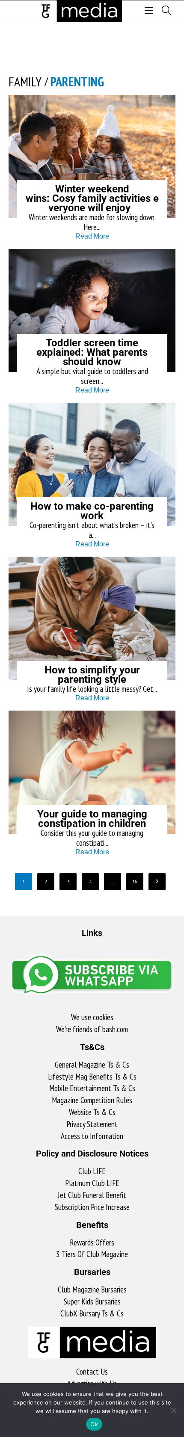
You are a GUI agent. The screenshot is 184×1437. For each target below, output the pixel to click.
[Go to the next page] (157, 881)
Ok (94, 1424)
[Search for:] (163, 11)
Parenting (77, 81)
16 (135, 881)
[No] (173, 1410)
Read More (92, 236)
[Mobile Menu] (150, 11)
